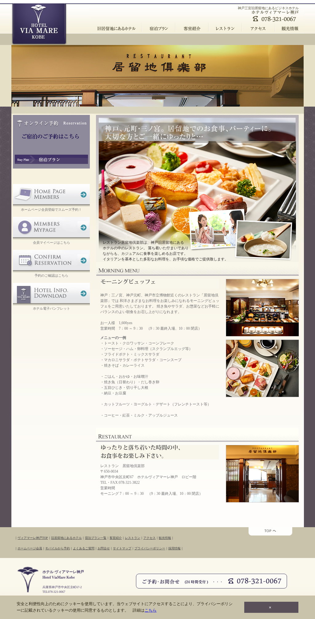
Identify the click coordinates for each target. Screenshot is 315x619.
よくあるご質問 (83, 548)
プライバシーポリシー (149, 548)
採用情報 (174, 548)
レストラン (132, 538)
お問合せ (104, 548)
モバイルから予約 (57, 548)
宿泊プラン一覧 (95, 538)
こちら (151, 610)
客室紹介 (116, 538)
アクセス (149, 538)
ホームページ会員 (30, 548)
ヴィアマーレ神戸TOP (33, 538)
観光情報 (165, 538)
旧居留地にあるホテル (66, 538)
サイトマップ (122, 548)
